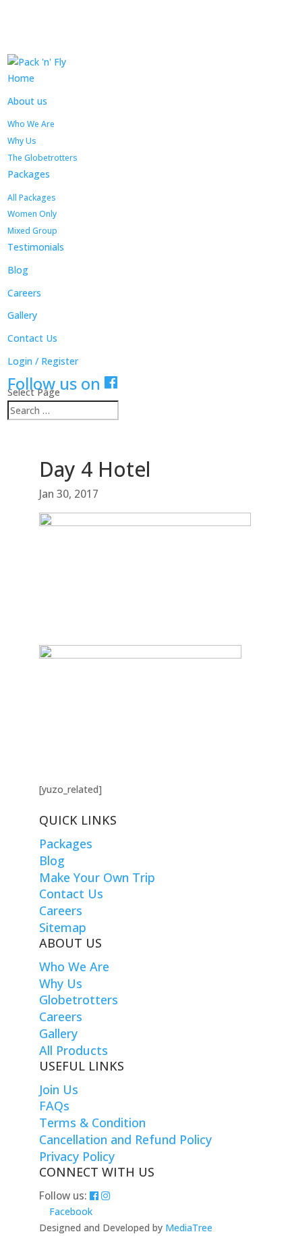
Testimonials (35, 246)
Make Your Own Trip (97, 877)
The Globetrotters (42, 157)
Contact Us (32, 338)
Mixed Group (32, 230)
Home (20, 78)
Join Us (58, 1089)
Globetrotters (78, 1000)
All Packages (31, 197)
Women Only (32, 214)
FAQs (54, 1106)
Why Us (21, 141)
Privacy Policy (77, 1156)
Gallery (22, 315)
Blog (17, 269)
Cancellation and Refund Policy (125, 1139)
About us (27, 101)
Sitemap (62, 927)
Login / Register (42, 361)
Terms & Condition (92, 1122)
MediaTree (188, 1227)
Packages (28, 174)
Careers (24, 292)
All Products (73, 1050)
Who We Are (31, 124)
